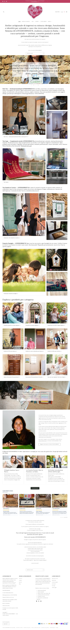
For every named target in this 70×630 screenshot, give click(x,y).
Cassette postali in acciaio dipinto (11, 325)
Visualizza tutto (35, 488)
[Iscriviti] (43, 53)
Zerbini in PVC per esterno (10, 351)
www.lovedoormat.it (43, 440)
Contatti (20, 580)
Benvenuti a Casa (55, 578)
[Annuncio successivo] (47, 1)
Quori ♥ (20, 582)
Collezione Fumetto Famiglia (10, 293)
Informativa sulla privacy (27, 627)
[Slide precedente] (31, 85)
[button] (4, 12)
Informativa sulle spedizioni (45, 627)
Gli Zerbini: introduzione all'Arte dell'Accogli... (55, 471)
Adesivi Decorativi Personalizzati (11, 377)
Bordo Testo (54, 580)
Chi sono (20, 578)
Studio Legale (54, 587)
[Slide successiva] (36, 85)
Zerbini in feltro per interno (54, 351)
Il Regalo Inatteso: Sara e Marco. (11, 471)
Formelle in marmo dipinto (32, 325)
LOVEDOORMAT (7, 627)
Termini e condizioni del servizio (35, 627)
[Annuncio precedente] (22, 1)
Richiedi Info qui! (26, 146)
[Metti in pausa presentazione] (38, 85)
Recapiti (57, 627)
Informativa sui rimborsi (19, 627)
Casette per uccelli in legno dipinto (56, 325)
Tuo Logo (6, 182)
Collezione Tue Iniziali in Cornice (11, 237)
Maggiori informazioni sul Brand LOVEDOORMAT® (49, 444)
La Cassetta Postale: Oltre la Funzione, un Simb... (34, 471)
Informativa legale (52, 627)
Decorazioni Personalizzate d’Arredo (34, 377)
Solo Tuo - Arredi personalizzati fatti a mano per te (15, 136)
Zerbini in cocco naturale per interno (34, 351)
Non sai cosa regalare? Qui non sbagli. (56, 377)
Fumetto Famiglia (55, 582)
